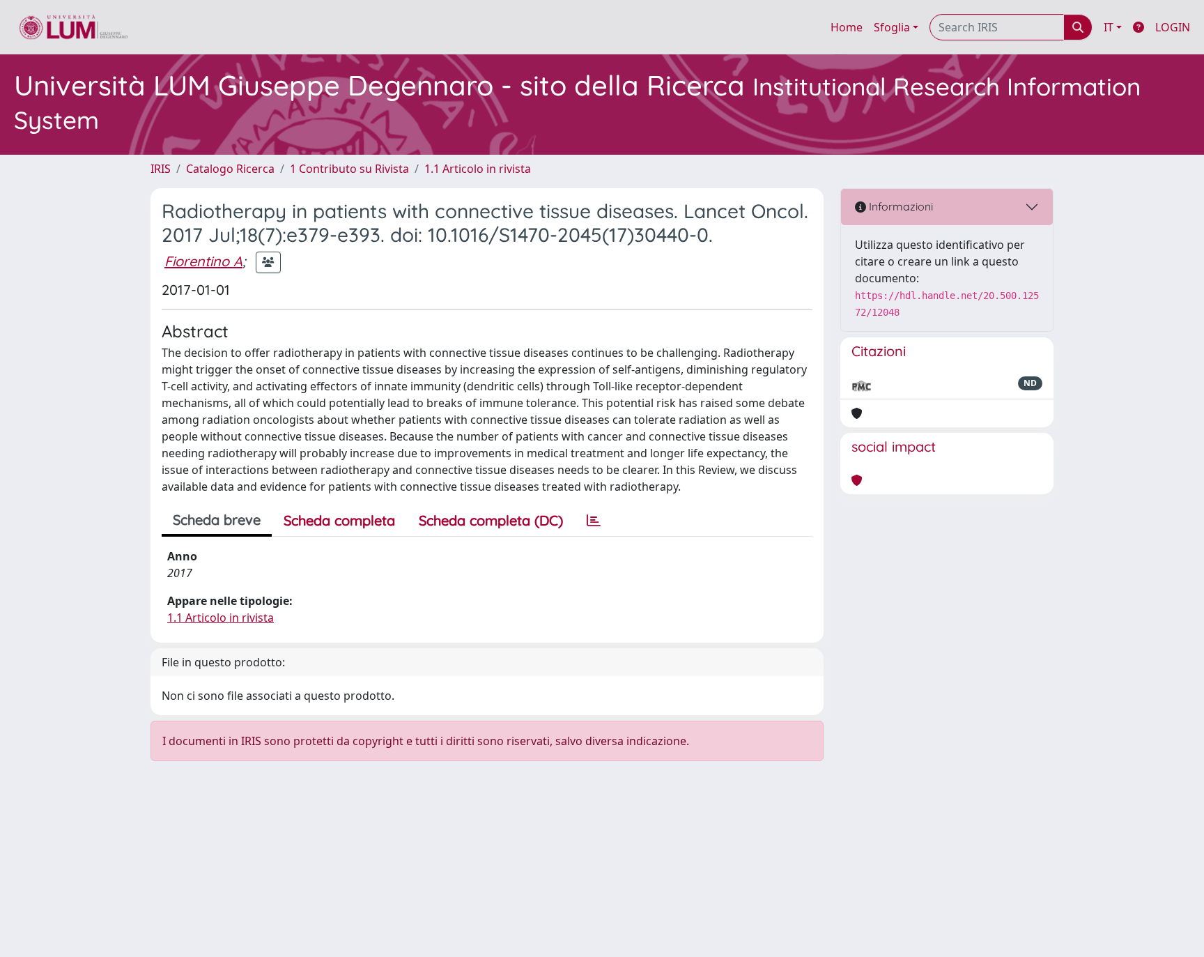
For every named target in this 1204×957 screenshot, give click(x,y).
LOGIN (1172, 27)
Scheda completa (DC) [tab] (491, 520)
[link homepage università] (73, 27)
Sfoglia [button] (892, 27)
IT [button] (1108, 27)
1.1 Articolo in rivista (477, 168)
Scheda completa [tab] (339, 520)
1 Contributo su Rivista (349, 168)
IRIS (160, 168)
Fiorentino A (203, 261)
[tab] (593, 520)
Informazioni (899, 206)
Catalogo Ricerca (230, 168)
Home (847, 27)
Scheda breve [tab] (217, 519)
